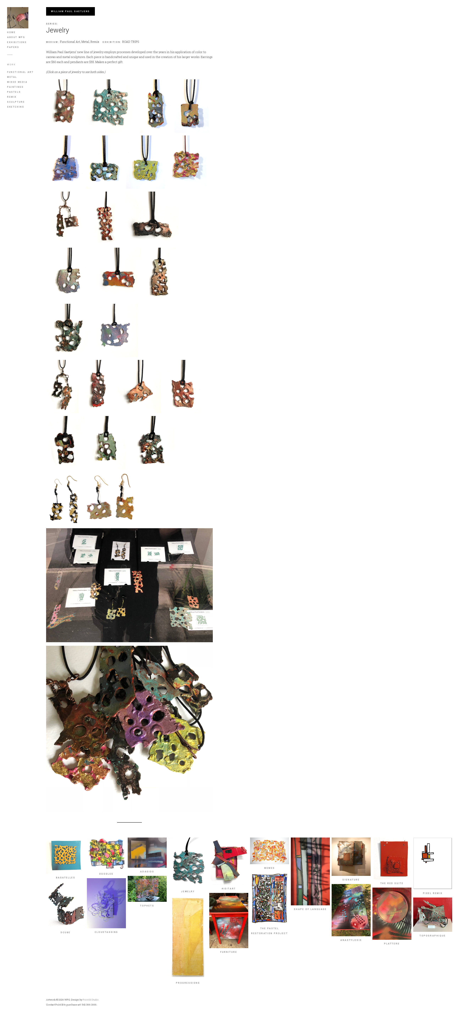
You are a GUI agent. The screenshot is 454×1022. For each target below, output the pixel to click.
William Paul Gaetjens (70, 11)
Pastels (14, 92)
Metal (12, 77)
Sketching (15, 107)
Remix (12, 97)
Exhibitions (17, 42)
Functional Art (20, 72)
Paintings (15, 87)
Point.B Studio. (91, 999)
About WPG (16, 37)
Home (11, 32)
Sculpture (16, 102)
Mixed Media (17, 82)
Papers (13, 47)
